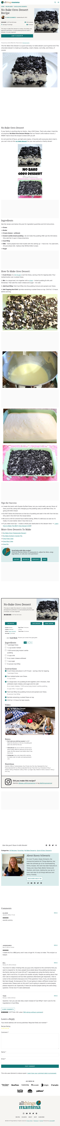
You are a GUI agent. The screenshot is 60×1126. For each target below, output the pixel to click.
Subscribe (41, 1117)
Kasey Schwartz (11, 17)
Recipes (18, 1117)
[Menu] (58, 2)
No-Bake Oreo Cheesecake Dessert (14, 533)
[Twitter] (38, 883)
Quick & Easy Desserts (20, 6)
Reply (56, 912)
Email (3, 1059)
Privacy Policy (29, 1120)
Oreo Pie (5, 544)
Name (3, 1052)
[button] (1, 22)
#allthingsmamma (46, 783)
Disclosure (36, 1120)
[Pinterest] (41, 883)
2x (28, 642)
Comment (5, 1032)
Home (2, 6)
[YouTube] (31, 883)
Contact (41, 1120)
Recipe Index (9, 6)
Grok (44, 559)
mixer (31, 280)
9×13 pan (18, 275)
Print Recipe (49, 623)
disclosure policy (26, 42)
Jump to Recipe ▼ (17, 36)
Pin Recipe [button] (11, 623)
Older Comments (8, 1009)
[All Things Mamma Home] (10, 2)
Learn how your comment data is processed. (41, 1073)
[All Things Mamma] (30, 1110)
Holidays (24, 1117)
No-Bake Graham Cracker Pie (13, 536)
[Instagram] (28, 883)
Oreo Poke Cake (8, 538)
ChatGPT (16, 559)
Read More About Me (35, 878)
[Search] (55, 2)
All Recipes (13, 850)
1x (25, 642)
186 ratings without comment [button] (33, 1012)
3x (31, 642)
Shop (35, 1117)
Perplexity (36, 559)
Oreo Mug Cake (8, 541)
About (30, 1117)
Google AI (26, 559)
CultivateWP (52, 1120)
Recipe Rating (5, 1026)
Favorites (20, 850)
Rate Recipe (36, 623)
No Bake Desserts (30, 850)
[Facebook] (34, 883)
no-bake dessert (21, 141)
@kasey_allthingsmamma (27, 783)
